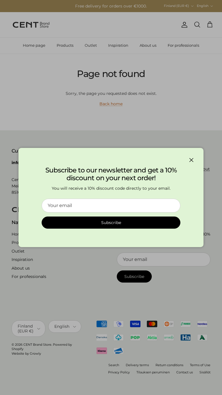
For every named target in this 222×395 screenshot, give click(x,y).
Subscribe (111, 222)
